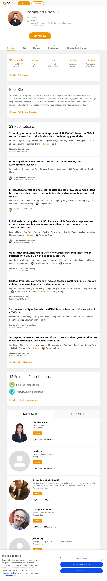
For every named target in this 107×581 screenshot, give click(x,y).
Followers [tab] (30, 414)
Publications (53, 46)
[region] (53, 565)
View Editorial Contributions (25, 400)
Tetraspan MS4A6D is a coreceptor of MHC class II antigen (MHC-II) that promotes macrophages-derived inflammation (53, 339)
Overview (11, 48)
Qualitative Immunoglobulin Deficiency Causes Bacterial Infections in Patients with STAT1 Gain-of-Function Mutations (50, 254)
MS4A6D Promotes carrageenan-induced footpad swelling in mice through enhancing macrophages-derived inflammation (52, 282)
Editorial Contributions (77, 46)
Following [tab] (77, 414)
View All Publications (22, 362)
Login (24, 3)
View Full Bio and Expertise (25, 112)
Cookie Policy (10, 575)
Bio (24, 48)
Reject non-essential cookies (81, 564)
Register (37, 3)
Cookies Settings (81, 558)
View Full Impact (20, 75)
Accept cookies (81, 570)
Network (37, 46)
